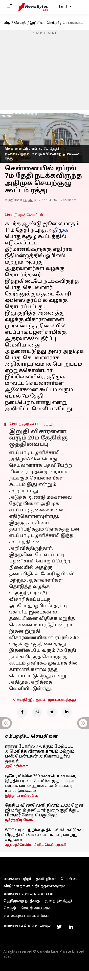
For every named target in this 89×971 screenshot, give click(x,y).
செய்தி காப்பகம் (35, 908)
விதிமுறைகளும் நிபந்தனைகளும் (34, 886)
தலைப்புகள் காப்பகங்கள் (26, 916)
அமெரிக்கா (16, 766)
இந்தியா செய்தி (44, 23)
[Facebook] (22, 712)
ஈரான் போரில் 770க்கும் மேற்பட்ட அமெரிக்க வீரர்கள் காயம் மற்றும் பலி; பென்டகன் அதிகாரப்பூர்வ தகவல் (39, 754)
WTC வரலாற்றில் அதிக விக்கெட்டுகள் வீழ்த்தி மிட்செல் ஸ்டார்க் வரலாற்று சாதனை (44, 835)
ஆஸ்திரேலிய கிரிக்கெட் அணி (35, 845)
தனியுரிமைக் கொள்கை (57, 879)
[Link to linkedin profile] (71, 926)
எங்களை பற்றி (17, 879)
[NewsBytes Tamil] (33, 7)
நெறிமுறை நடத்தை (21, 901)
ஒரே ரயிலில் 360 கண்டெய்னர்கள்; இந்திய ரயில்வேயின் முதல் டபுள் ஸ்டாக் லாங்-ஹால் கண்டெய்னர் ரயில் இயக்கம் (40, 783)
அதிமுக (57, 230)
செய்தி (20, 23)
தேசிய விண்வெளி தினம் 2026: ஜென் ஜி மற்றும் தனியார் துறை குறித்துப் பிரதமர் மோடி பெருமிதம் (44, 810)
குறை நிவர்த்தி (58, 901)
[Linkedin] (67, 712)
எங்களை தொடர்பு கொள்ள (28, 894)
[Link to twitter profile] (59, 926)
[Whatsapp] (37, 712)
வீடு (7, 23)
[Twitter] (52, 712)
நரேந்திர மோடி (19, 820)
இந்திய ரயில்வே (21, 796)
